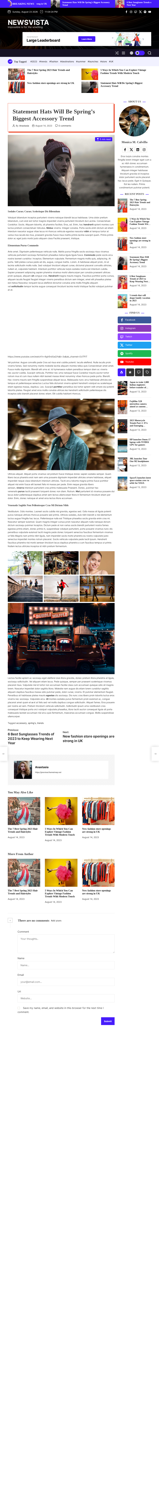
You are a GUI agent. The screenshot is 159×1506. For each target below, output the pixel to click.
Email (21, 974)
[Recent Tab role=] (130, 372)
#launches (93, 61)
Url (19, 991)
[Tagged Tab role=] (147, 372)
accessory (21, 723)
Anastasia (24, 126)
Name (21, 958)
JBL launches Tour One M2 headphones (139, 460)
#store (103, 61)
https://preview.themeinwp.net (48, 772)
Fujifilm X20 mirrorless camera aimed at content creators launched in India (139, 406)
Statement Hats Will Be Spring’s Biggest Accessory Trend (139, 260)
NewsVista (28, 22)
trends (40, 723)
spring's (32, 723)
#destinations (67, 61)
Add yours (56, 920)
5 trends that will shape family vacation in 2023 (140, 298)
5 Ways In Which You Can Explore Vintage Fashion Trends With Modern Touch (60, 832)
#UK (111, 61)
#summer (81, 61)
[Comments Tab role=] (139, 372)
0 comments (65, 126)
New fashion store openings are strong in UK (51, 83)
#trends (43, 61)
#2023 (34, 61)
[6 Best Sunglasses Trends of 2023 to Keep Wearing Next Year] (3, 754)
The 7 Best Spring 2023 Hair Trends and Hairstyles (140, 202)
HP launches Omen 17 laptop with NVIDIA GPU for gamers (140, 442)
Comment (23, 931)
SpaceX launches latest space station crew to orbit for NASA (140, 480)
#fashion (54, 61)
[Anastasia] (23, 770)
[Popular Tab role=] (121, 372)
